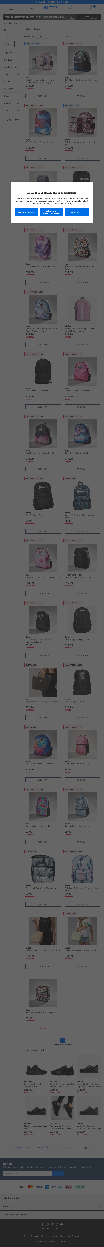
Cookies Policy (66, 203)
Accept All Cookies (26, 212)
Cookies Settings (76, 212)
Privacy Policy (50, 203)
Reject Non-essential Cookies (51, 212)
